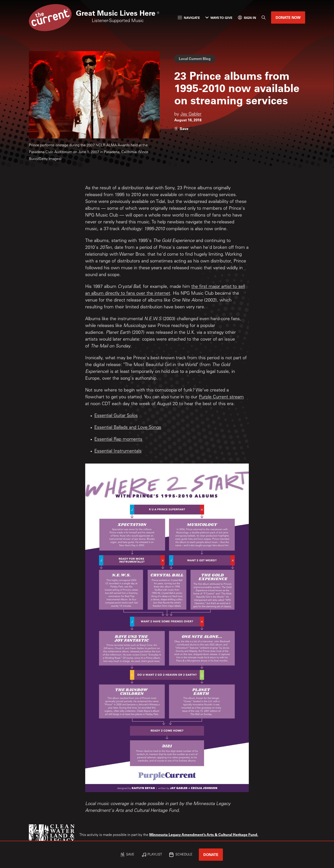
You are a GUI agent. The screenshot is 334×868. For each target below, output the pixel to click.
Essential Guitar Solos (116, 416)
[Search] (263, 17)
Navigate (192, 17)
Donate (210, 854)
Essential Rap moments (118, 439)
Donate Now (288, 17)
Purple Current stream (221, 397)
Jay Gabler (191, 114)
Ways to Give (221, 17)
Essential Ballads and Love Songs (127, 428)
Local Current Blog (195, 58)
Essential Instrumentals (118, 451)
